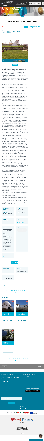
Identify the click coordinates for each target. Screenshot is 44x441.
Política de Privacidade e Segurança (22, 423)
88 (15, 290)
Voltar (5, 366)
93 (24, 290)
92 (22, 290)
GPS (4, 256)
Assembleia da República (22, 428)
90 (18, 290)
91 (20, 290)
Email (4, 395)
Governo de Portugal (22, 426)
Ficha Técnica (22, 422)
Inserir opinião (15, 262)
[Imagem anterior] (4, 47)
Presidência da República (22, 427)
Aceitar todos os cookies (34, 3)
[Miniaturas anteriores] (11, 61)
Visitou (26, 26)
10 (23, 358)
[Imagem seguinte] (25, 47)
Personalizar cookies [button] (21, 3)
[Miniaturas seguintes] (26, 61)
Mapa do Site (26, 376)
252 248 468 (5, 220)
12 (27, 358)
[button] (15, 61)
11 (25, 358)
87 (13, 290)
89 (16, 290)
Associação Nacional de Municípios (22, 429)
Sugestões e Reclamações (29, 374)
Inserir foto (15, 64)
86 (11, 290)
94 (26, 290)
